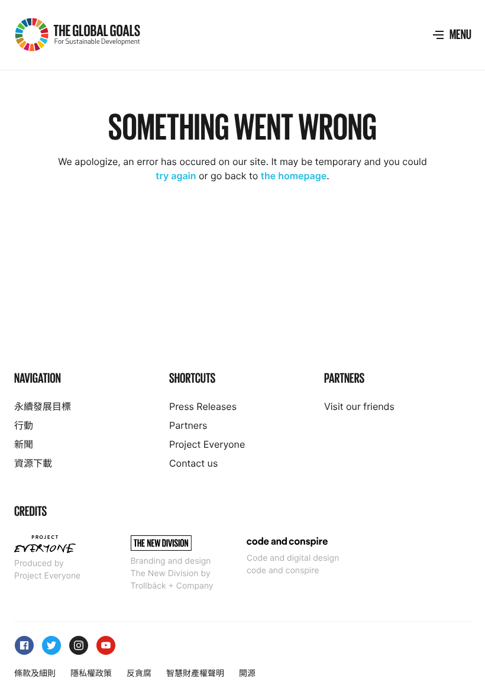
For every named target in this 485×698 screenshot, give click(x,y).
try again (176, 176)
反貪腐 (139, 673)
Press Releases (203, 406)
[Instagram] (76, 640)
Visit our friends (359, 406)
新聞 (23, 444)
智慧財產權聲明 (195, 673)
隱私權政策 (91, 673)
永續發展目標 (42, 406)
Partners (188, 425)
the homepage (294, 176)
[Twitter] (49, 640)
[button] (452, 35)
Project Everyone (207, 444)
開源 (247, 673)
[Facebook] (22, 640)
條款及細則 (35, 673)
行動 (23, 425)
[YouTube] (104, 640)
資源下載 (33, 463)
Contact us (193, 463)
